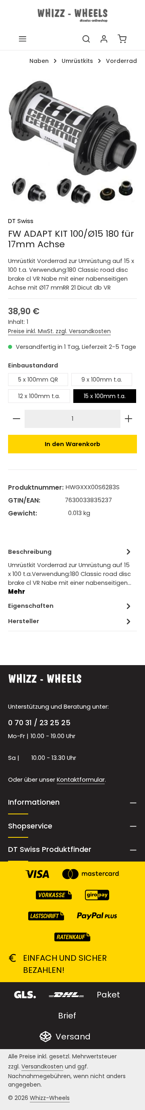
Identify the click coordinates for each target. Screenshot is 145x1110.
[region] (72, 144)
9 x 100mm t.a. (101, 380)
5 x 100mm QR (38, 380)
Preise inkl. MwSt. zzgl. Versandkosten (59, 331)
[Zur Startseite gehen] (72, 15)
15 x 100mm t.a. (105, 396)
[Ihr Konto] (104, 39)
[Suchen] (86, 39)
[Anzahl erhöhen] (128, 418)
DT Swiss (20, 221)
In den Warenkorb (72, 444)
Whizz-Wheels (50, 1098)
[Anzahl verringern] (16, 418)
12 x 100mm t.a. (39, 396)
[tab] (70, 571)
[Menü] (22, 39)
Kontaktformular (81, 780)
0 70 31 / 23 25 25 (39, 723)
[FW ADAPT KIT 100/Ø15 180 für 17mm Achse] (72, 144)
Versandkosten (42, 1066)
